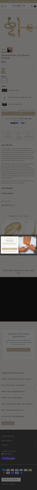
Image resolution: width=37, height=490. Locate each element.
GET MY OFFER (9, 248)
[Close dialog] (35, 237)
